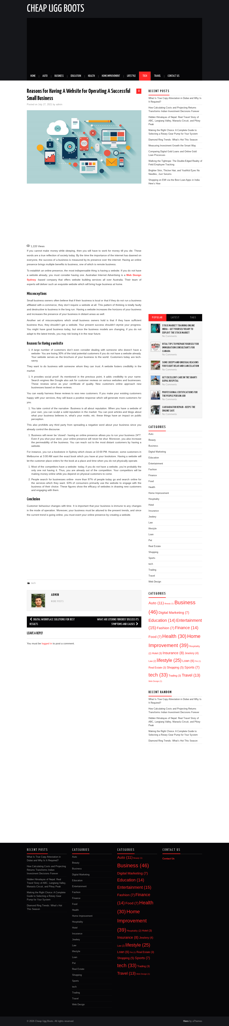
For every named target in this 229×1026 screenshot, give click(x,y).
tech (33, 583)
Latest (175, 317)
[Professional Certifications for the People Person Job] (155, 395)
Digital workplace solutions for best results (52, 622)
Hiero (186, 1021)
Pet (198, 661)
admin (59, 104)
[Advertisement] (114, 45)
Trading (152, 570)
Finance (152, 475)
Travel (157, 76)
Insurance (153, 511)
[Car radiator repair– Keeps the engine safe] (155, 409)
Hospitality (153, 499)
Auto (45, 76)
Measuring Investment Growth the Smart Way (172, 145)
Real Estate (154, 546)
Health (91, 76)
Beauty (152, 440)
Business (59, 76)
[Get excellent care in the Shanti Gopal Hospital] (155, 380)
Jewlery (152, 517)
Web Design (154, 581)
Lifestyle (131, 76)
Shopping (153, 552)
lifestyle (152, 528)
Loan (188, 661)
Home (32, 76)
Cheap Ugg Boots (55, 9)
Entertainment (155, 463)
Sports (191, 667)
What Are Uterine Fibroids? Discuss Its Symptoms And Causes (118, 622)
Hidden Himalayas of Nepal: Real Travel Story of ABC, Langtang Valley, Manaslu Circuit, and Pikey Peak (174, 121)
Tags (193, 317)
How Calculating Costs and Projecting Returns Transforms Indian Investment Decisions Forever (46, 870)
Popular (157, 317)
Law (152, 661)
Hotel (151, 505)
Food (151, 481)
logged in (47, 643)
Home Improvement (111, 76)
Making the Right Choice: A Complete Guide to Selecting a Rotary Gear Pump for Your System (46, 896)
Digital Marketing (157, 452)
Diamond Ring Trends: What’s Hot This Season (173, 139)
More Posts (57, 601)
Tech (145, 76)
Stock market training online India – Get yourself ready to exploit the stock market (178, 329)
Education (76, 76)
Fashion (152, 469)
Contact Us (173, 76)
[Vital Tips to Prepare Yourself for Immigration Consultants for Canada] (155, 346)
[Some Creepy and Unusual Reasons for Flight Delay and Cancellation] (155, 365)
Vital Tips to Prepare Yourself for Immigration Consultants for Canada (180, 347)
